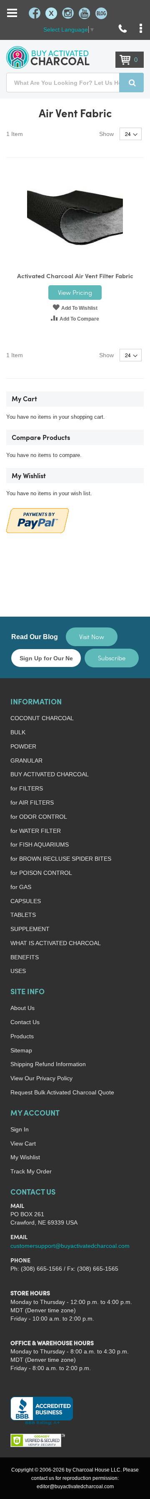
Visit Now (91, 636)
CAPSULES (25, 901)
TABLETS (23, 914)
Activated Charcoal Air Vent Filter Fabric (75, 277)
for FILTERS (26, 788)
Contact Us (25, 1022)
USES (18, 971)
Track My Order (31, 1171)
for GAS (20, 887)
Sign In (19, 1129)
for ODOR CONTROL (38, 816)
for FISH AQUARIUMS (39, 844)
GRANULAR (26, 760)
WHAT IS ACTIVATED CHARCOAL (55, 943)
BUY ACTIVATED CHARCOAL (49, 774)
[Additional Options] (37, 519)
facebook (34, 13)
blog (101, 13)
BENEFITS (24, 957)
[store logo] (48, 57)
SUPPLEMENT (30, 929)
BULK (17, 732)
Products (22, 1036)
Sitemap (21, 1050)
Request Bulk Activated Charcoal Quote (62, 1092)
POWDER (23, 746)
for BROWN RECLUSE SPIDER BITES (60, 858)
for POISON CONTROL (41, 872)
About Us (22, 1008)
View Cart (23, 1143)
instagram (68, 13)
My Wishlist (25, 1157)
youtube (84, 13)
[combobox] (75, 82)
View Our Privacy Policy (41, 1078)
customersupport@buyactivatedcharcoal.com (70, 1245)
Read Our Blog (34, 636)
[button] (74, 307)
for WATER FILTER (35, 830)
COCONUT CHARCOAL (42, 718)
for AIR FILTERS (32, 802)
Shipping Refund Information (48, 1064)
